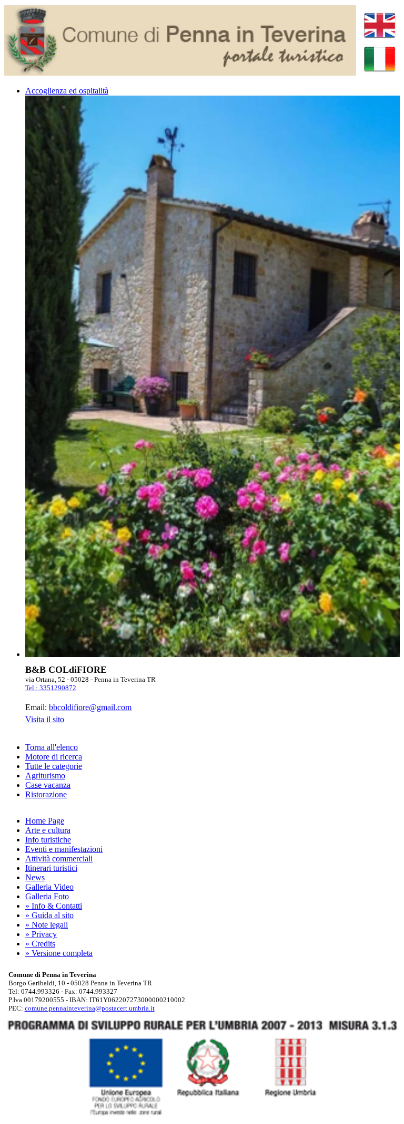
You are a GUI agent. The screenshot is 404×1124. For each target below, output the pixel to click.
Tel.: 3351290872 (50, 688)
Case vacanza (47, 784)
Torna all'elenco (51, 747)
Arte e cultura (47, 830)
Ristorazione (46, 794)
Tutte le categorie (53, 766)
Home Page (44, 820)
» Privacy (41, 934)
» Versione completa (59, 953)
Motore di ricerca (53, 756)
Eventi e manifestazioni (64, 849)
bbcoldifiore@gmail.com (90, 707)
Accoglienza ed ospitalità (66, 90)
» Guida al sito (49, 915)
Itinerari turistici (51, 867)
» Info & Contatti (53, 905)
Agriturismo (45, 775)
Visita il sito (44, 719)
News (35, 877)
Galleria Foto (47, 896)
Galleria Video (49, 886)
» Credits (40, 943)
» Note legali (46, 924)
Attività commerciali (59, 858)
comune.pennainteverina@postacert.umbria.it (90, 1008)
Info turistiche (48, 839)
